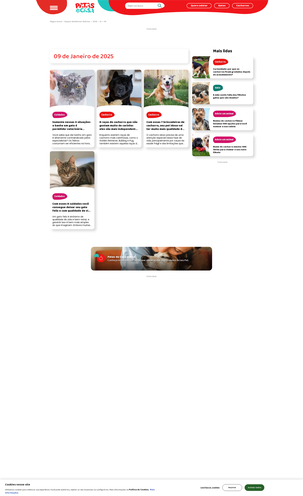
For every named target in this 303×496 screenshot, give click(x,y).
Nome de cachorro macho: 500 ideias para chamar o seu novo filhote (229, 149)
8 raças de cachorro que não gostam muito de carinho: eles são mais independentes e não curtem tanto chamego (119, 127)
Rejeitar (232, 487)
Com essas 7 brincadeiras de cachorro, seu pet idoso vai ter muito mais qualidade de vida (165, 127)
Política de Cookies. (139, 489)
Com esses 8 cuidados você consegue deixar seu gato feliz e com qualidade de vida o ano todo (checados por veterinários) (72, 211)
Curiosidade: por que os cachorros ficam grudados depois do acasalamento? (231, 72)
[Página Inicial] (84, 8)
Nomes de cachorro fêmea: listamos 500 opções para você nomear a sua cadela (230, 123)
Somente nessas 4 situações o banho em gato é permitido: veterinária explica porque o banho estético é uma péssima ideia (71, 129)
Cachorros (242, 6)
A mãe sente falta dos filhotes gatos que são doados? (229, 96)
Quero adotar (199, 6)
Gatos (222, 6)
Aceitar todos (254, 487)
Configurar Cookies (210, 487)
